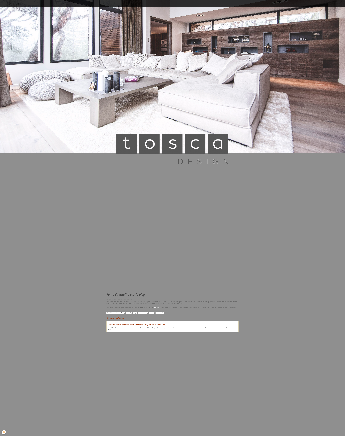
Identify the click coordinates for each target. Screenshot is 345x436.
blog (135, 313)
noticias (151, 313)
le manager (157, 307)
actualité (128, 313)
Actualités (129, 299)
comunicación (159, 313)
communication (143, 313)
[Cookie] (4, 432)
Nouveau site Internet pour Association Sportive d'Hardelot (136, 324)
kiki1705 (111, 299)
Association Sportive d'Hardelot (115, 313)
